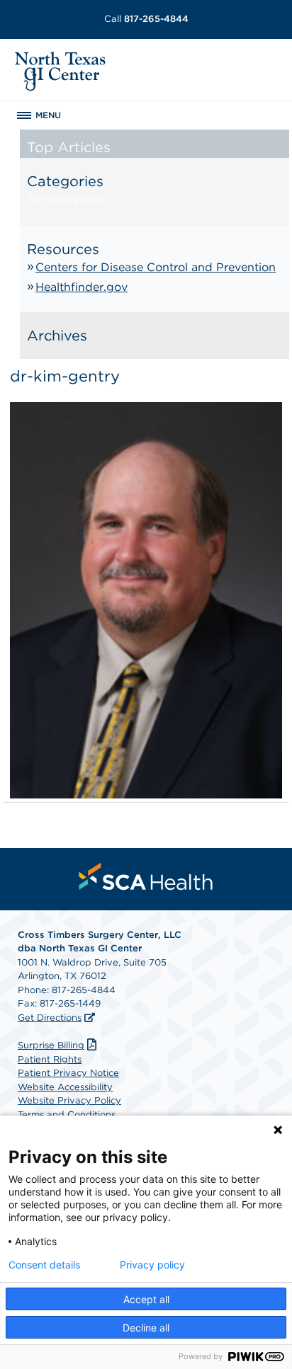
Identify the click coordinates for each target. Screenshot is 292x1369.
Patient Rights (50, 1059)
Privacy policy (152, 1265)
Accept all (146, 1299)
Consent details (44, 1265)
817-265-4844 (146, 18)
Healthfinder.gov (81, 287)
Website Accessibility (65, 1087)
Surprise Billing (51, 1045)
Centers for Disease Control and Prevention (155, 267)
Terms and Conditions (67, 1114)
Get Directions (50, 1017)
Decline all (146, 1328)
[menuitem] (146, 876)
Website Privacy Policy (69, 1100)
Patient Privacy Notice (68, 1072)
